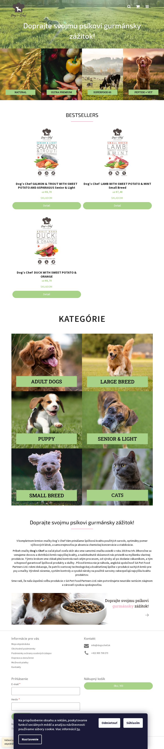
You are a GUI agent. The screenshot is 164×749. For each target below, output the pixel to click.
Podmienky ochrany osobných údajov (31, 653)
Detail (46, 206)
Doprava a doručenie (22, 658)
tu (78, 729)
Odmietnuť (109, 723)
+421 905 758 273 (99, 653)
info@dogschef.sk (100, 645)
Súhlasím (133, 723)
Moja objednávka (20, 644)
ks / (118, 686)
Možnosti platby (19, 662)
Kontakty (16, 667)
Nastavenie (30, 739)
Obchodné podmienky (23, 648)
